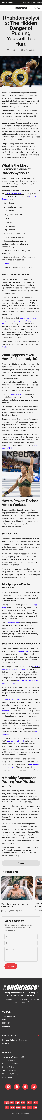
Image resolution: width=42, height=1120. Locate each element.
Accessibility (7, 1077)
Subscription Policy (10, 1064)
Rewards (5, 1043)
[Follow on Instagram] (17, 1087)
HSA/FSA (6, 1023)
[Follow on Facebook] (25, 1087)
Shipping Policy (8, 1060)
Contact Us (7, 1026)
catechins (5, 711)
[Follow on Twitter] (34, 1087)
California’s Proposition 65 (13, 1057)
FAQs (4, 1019)
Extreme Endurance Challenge (14, 1040)
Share (22, 863)
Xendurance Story (9, 1016)
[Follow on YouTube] (8, 1087)
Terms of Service (9, 1070)
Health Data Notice (10, 1074)
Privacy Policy (17, 927)
